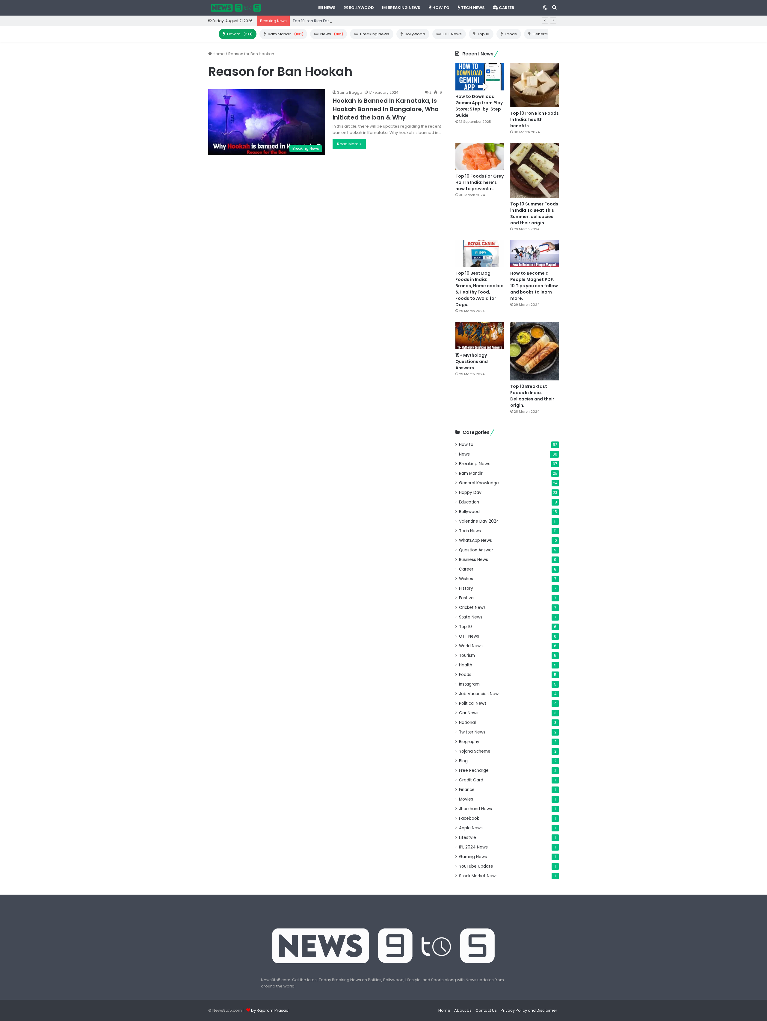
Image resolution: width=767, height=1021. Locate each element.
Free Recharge (474, 770)
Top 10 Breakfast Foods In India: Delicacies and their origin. (532, 395)
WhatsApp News (475, 540)
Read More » (349, 144)
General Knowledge (479, 483)
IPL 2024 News (473, 847)
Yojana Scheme (474, 751)
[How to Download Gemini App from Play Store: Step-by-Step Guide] (479, 76)
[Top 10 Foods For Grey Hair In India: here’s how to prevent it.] (479, 156)
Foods (511, 34)
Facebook (469, 818)
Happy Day (470, 492)
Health (465, 665)
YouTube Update (476, 866)
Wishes (466, 579)
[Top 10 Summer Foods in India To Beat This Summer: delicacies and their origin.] (534, 170)
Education (469, 502)
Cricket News (472, 607)
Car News (468, 713)
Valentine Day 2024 (479, 521)
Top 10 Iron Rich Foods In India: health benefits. (337, 21)
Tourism (467, 655)
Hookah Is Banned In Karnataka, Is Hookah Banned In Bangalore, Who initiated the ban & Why (386, 109)
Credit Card (471, 780)
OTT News (452, 34)
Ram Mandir (284, 34)
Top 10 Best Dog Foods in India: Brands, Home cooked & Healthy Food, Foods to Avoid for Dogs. (479, 289)
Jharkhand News (475, 809)
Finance (467, 789)
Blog (463, 761)
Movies (466, 799)
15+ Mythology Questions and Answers (471, 361)
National (467, 722)
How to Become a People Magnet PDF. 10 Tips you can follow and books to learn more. (534, 285)
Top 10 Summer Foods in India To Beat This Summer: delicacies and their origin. (534, 213)
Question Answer (476, 550)
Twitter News (472, 732)
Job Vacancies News (480, 694)
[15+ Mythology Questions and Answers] (479, 335)
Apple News (471, 828)
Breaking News (403, 7)
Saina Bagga (349, 92)
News (329, 7)
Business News (473, 559)
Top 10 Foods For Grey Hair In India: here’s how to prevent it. (479, 182)
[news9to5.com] (236, 8)
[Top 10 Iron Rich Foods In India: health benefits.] (534, 85)
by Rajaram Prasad (270, 1010)
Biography (469, 742)
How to (440, 7)
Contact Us (486, 1010)
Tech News (472, 7)
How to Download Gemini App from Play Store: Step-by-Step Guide (479, 105)
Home (218, 54)
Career (506, 7)
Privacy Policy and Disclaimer (529, 1010)
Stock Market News (478, 876)
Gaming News (473, 857)
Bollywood (361, 7)
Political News (473, 703)
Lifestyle (467, 837)
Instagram (469, 684)
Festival (467, 598)
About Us (463, 1010)
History (466, 588)
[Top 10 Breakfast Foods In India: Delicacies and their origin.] (534, 351)
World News (471, 646)
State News (470, 617)
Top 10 (483, 34)
